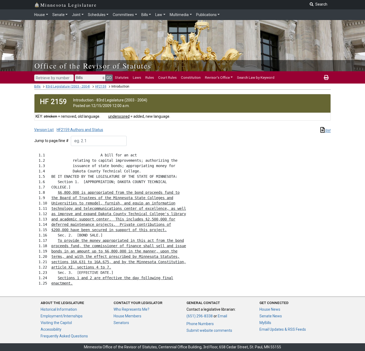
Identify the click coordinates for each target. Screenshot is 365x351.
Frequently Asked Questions (64, 336)
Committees (123, 15)
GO (109, 77)
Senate (58, 15)
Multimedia (179, 15)
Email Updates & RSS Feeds (282, 329)
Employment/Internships (62, 316)
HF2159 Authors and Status (80, 130)
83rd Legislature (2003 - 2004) (68, 86)
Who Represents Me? (131, 309)
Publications (206, 15)
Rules (149, 77)
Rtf (328, 131)
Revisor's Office (217, 77)
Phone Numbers (200, 324)
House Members (127, 316)
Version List (44, 130)
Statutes (122, 77)
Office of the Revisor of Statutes (92, 66)
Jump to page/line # (51, 141)
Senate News (270, 316)
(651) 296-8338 (200, 316)
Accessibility (51, 329)
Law (158, 15)
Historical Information (59, 309)
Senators (121, 323)
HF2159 (100, 86)
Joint (76, 15)
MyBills (265, 323)
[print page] (326, 77)
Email (222, 316)
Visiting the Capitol (56, 323)
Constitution (191, 77)
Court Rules (167, 77)
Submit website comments (209, 330)
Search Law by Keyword (255, 77)
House (39, 15)
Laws (137, 77)
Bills (144, 15)
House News (269, 309)
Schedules (97, 15)
